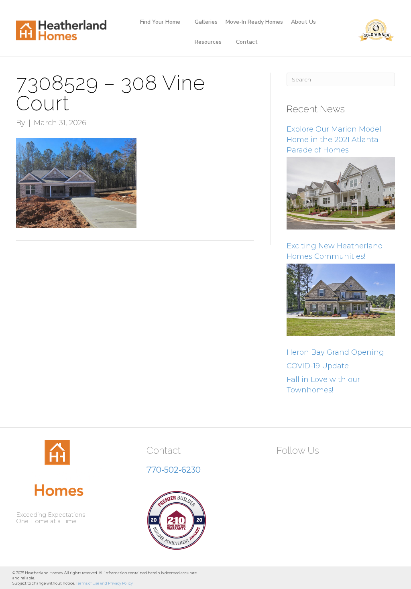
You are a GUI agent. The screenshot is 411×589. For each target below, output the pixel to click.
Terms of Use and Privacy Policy (104, 583)
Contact (247, 42)
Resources (208, 42)
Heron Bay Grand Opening (335, 352)
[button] (286, 470)
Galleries (206, 22)
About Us (303, 22)
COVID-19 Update (318, 366)
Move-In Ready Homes (254, 22)
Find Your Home (160, 22)
